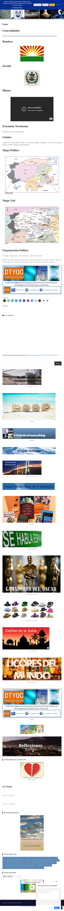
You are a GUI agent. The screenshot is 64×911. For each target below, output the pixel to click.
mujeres (37, 863)
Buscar (58, 363)
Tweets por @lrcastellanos (8, 804)
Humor (4, 863)
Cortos (46, 858)
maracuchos (31, 863)
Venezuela (33, 867)
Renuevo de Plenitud (37, 865)
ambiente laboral (13, 858)
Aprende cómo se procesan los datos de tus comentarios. (42, 355)
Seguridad (49, 865)
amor (19, 858)
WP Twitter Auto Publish (26, 906)
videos (42, 867)
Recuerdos (23, 865)
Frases (34, 860)
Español (18, 860)
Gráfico (44, 860)
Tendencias (27, 867)
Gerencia (39, 860)
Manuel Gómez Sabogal (23, 863)
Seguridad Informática (8, 867)
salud (44, 865)
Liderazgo (14, 863)
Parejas (50, 863)
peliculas (5, 865)
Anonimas (32, 858)
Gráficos (49, 860)
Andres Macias (25, 858)
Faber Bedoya (24, 860)
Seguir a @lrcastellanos (8, 795)
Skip (52, 907)
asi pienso (37, 858)
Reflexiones (29, 865)
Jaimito (9, 863)
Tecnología (21, 867)
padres (41, 863)
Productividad (17, 865)
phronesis (10, 865)
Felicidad (30, 860)
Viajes (38, 867)
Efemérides (12, 860)
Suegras (16, 867)
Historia (57, 860)
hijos (53, 860)
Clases (42, 858)
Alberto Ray (5, 858)
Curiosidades (6, 860)
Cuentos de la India (53, 858)
